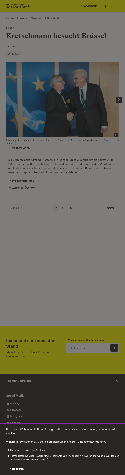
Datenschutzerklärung (91, 441)
